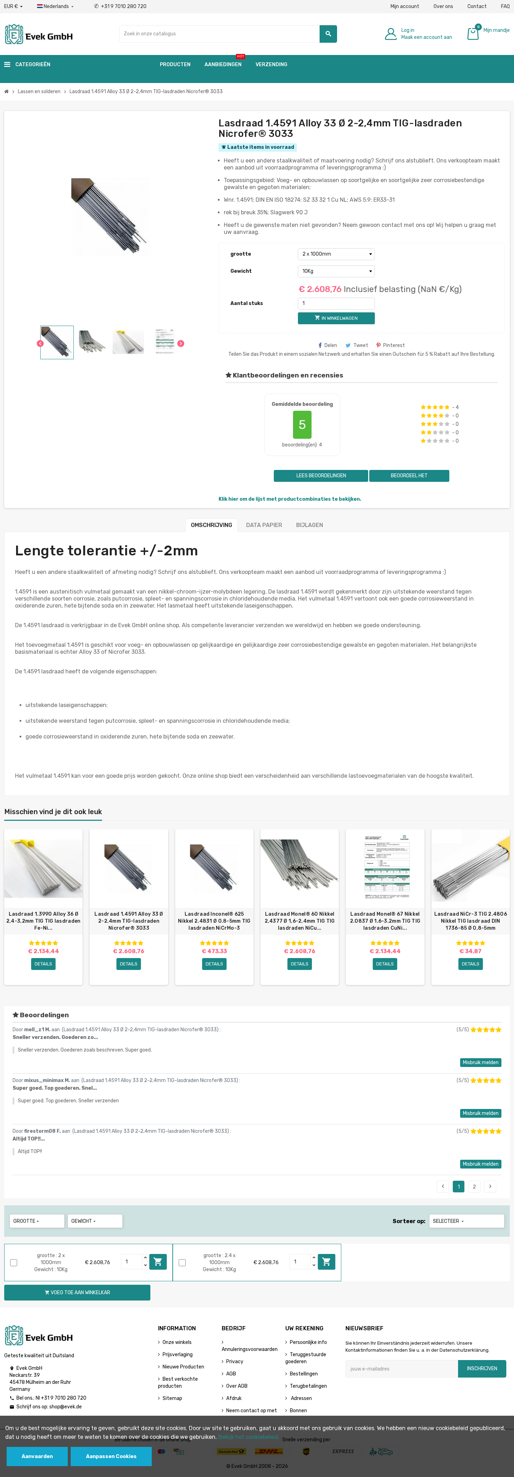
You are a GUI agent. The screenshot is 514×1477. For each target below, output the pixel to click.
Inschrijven (482, 1369)
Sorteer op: (409, 1221)
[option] (43, 907)
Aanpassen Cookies (111, 1456)
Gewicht (241, 271)
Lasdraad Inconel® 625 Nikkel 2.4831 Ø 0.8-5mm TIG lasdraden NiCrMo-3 (214, 921)
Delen (330, 345)
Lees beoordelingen (320, 476)
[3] (435, 407)
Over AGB (237, 1386)
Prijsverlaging (178, 1355)
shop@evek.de (65, 1407)
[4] (441, 407)
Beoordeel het (409, 476)
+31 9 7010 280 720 (120, 6)
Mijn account (405, 6)
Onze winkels (177, 1342)
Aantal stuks (246, 303)
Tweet (361, 345)
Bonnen (298, 1411)
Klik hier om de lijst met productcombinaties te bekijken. (290, 499)
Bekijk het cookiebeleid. (249, 1437)
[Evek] (38, 33)
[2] (429, 407)
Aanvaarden (37, 1456)
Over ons (443, 6)
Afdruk (234, 1398)
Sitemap (172, 1398)
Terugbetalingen (308, 1386)
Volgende (490, 1186)
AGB (231, 1374)
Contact (477, 6)
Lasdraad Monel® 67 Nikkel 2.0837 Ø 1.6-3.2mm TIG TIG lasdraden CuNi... (385, 921)
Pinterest (394, 345)
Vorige (443, 1186)
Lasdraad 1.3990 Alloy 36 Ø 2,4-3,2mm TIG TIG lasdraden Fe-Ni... (43, 921)
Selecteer (449, 1221)
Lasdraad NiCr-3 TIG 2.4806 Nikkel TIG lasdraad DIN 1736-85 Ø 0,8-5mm (470, 921)
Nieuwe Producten (183, 1367)
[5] (447, 407)
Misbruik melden (481, 1063)
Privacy (234, 1362)
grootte (240, 254)
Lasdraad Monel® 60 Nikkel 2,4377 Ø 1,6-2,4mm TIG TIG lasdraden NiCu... (300, 921)
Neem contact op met (251, 1411)
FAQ (505, 6)
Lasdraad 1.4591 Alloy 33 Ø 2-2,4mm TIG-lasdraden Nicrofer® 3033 (128, 921)
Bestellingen (304, 1374)
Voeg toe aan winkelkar (158, 1262)
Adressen (301, 1398)
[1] (423, 407)
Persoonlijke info (308, 1342)
